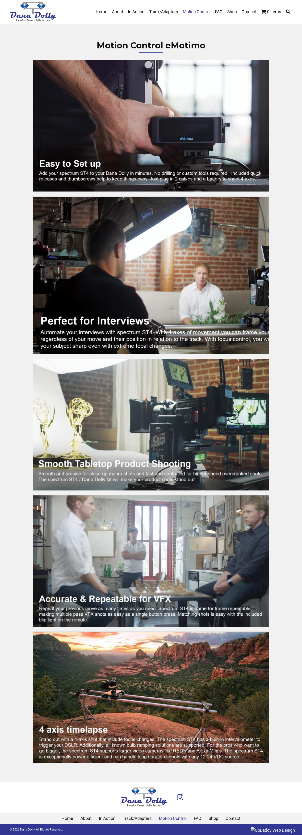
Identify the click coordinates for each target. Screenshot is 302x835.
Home (67, 818)
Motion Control (173, 818)
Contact (233, 818)
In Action (107, 818)
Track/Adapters (137, 818)
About (86, 818)
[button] (288, 12)
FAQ (197, 818)
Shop (213, 818)
